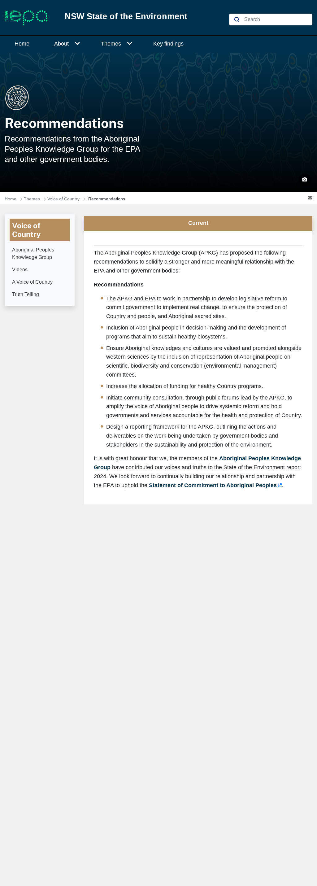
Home (22, 44)
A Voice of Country (32, 282)
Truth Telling (25, 294)
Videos (20, 269)
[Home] (30, 17)
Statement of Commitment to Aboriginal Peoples (213, 485)
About (61, 44)
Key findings (168, 44)
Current (198, 223)
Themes (111, 44)
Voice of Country (63, 198)
